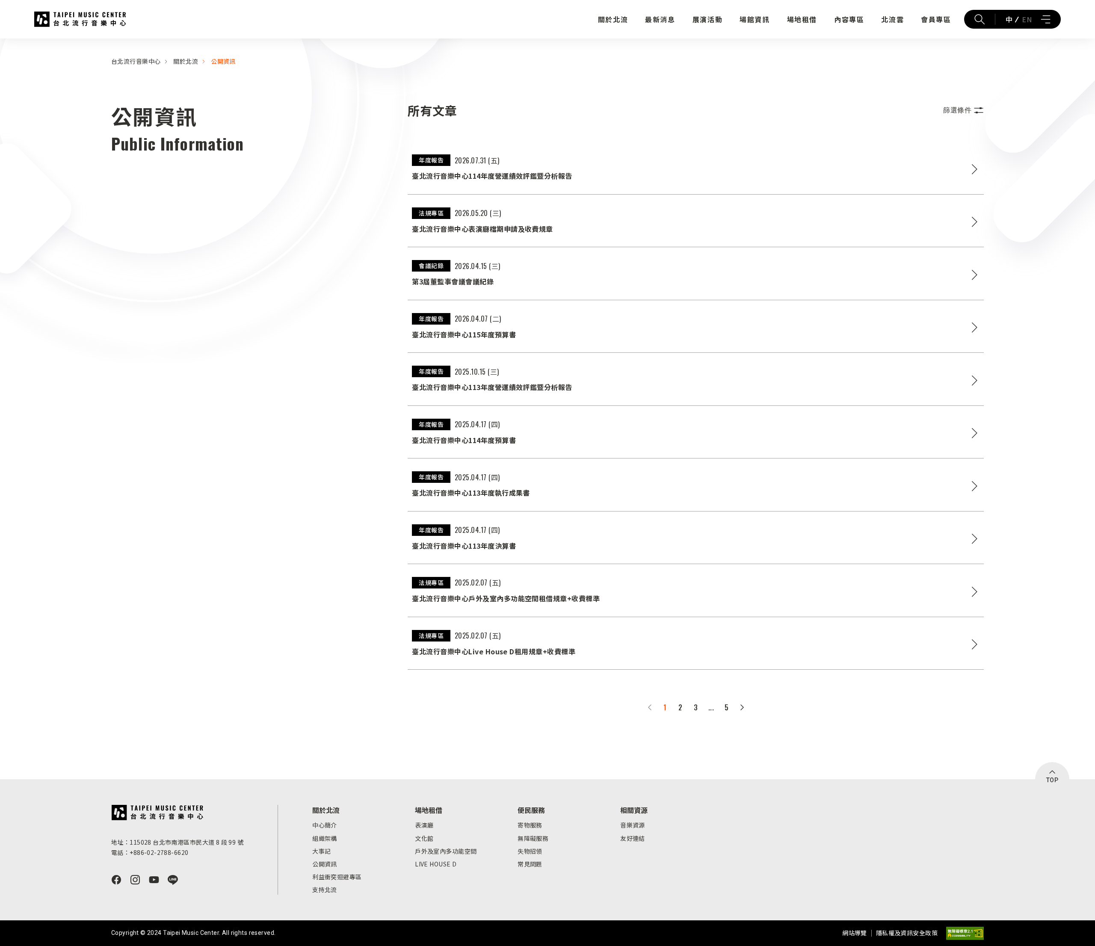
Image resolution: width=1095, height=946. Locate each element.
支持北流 (324, 889)
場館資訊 (754, 19)
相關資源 (634, 810)
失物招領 (530, 851)
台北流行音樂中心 (80, 19)
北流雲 (892, 19)
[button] (963, 110)
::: (2, 43)
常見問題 (530, 864)
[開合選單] (1045, 19)
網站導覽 (854, 932)
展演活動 (707, 19)
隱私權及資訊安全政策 (907, 932)
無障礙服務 (533, 838)
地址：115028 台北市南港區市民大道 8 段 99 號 (177, 842)
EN (1027, 19)
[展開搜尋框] (979, 19)
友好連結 (632, 838)
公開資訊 (223, 61)
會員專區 (936, 19)
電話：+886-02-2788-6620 (149, 852)
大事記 (321, 851)
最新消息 (660, 19)
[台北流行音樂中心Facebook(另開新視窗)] (116, 880)
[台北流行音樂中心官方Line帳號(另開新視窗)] (173, 880)
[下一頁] (742, 707)
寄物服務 (530, 825)
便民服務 (531, 810)
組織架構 (324, 838)
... (711, 707)
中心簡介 (324, 825)
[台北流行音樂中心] (157, 812)
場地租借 (802, 19)
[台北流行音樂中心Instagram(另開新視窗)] (135, 880)
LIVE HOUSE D (435, 864)
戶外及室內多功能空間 (445, 851)
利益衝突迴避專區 (336, 876)
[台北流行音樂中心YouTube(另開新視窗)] (154, 880)
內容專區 (849, 19)
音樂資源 (632, 825)
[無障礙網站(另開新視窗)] (965, 933)
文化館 (424, 838)
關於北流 (613, 19)
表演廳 (424, 825)
